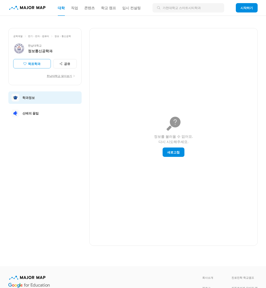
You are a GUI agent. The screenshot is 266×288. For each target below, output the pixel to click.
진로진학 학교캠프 (243, 277)
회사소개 (207, 277)
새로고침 (173, 152)
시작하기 (246, 8)
